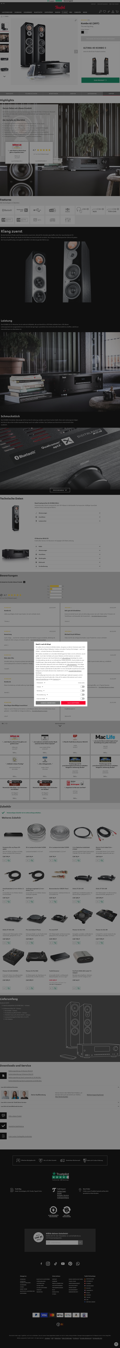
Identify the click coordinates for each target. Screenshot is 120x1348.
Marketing (39, 690)
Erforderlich (40, 682)
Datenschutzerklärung (42, 679)
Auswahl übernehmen (48, 703)
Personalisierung (41, 694)
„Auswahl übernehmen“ (75, 670)
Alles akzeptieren (73, 703)
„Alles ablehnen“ (66, 658)
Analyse (39, 686)
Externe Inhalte (41, 698)
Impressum (56, 679)
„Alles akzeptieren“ (72, 664)
